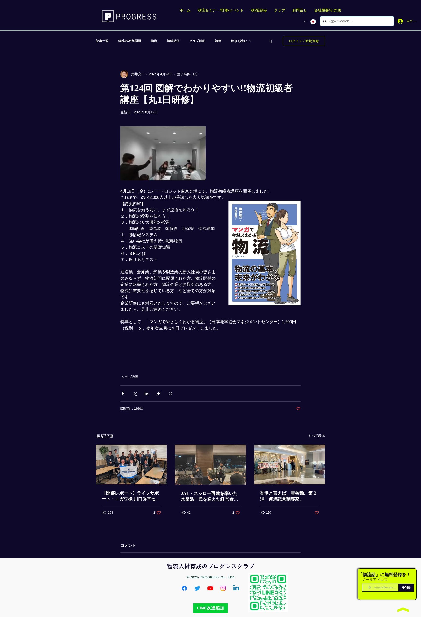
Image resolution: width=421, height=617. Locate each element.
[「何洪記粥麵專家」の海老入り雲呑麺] (289, 464)
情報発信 (173, 41)
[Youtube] (210, 588)
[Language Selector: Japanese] (309, 21)
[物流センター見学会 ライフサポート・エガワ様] (131, 464)
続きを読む (239, 41)
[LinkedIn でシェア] (146, 393)
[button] (270, 41)
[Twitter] (197, 588)
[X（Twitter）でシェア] (134, 393)
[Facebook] (184, 588)
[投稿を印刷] (170, 393)
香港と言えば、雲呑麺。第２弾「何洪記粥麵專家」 (288, 496)
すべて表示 (316, 436)
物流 (154, 41)
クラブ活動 (197, 41)
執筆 (218, 41)
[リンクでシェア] (158, 393)
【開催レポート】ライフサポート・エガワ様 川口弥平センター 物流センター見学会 (131, 496)
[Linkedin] (236, 588)
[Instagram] (223, 588)
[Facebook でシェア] (122, 393)
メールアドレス (375, 579)
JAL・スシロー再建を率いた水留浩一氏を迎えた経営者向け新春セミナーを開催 (209, 496)
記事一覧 (102, 41)
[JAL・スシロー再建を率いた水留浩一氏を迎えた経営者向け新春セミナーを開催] (210, 465)
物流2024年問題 (129, 41)
